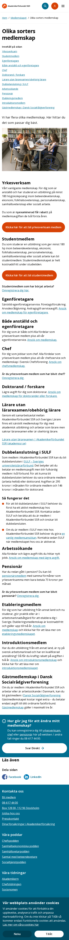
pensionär (26, 734)
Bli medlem (9, 797)
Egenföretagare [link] (10, 60)
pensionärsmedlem (14, 576)
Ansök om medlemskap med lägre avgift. (34, 558)
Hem (4, 17)
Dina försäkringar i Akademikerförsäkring (28, 824)
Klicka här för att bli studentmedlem (29, 275)
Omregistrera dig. (13, 378)
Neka (17, 934)
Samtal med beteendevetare (19, 857)
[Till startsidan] (22, 6)
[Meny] (63, 6)
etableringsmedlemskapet (18, 634)
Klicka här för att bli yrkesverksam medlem (33, 227)
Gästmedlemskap (13, 707)
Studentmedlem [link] (10, 56)
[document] (34, 918)
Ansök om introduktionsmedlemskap (33, 660)
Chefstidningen (11, 884)
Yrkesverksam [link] (9, 51)
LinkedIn (35, 777)
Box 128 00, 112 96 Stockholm (20, 808)
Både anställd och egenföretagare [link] (20, 65)
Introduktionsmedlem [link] (13, 102)
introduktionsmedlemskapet (20, 668)
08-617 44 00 (10, 802)
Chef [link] (4, 70)
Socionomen (10, 889)
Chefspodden (10, 841)
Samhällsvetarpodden (15, 851)
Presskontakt (10, 819)
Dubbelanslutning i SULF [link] (15, 84)
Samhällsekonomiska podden (20, 846)
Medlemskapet (19, 17)
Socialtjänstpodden (14, 862)
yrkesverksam (51, 730)
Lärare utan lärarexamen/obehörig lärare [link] (24, 79)
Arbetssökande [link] (10, 88)
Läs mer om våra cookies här (21, 924)
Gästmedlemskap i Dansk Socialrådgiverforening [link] (28, 107)
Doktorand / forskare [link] (13, 74)
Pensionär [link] (7, 93)
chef (10, 734)
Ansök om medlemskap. (42, 340)
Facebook (15, 777)
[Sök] (45, 6)
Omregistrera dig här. (15, 290)
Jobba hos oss (11, 813)
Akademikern (10, 879)
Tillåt (49, 934)
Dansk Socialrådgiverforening (42, 695)
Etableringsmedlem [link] (12, 98)
